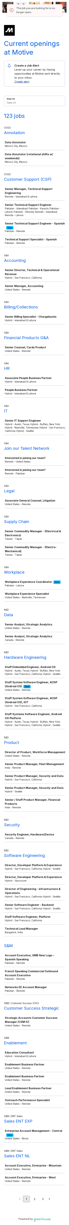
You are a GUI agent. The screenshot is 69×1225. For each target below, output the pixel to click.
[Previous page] (19, 1199)
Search (11, 98)
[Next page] (49, 1199)
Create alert (21, 81)
